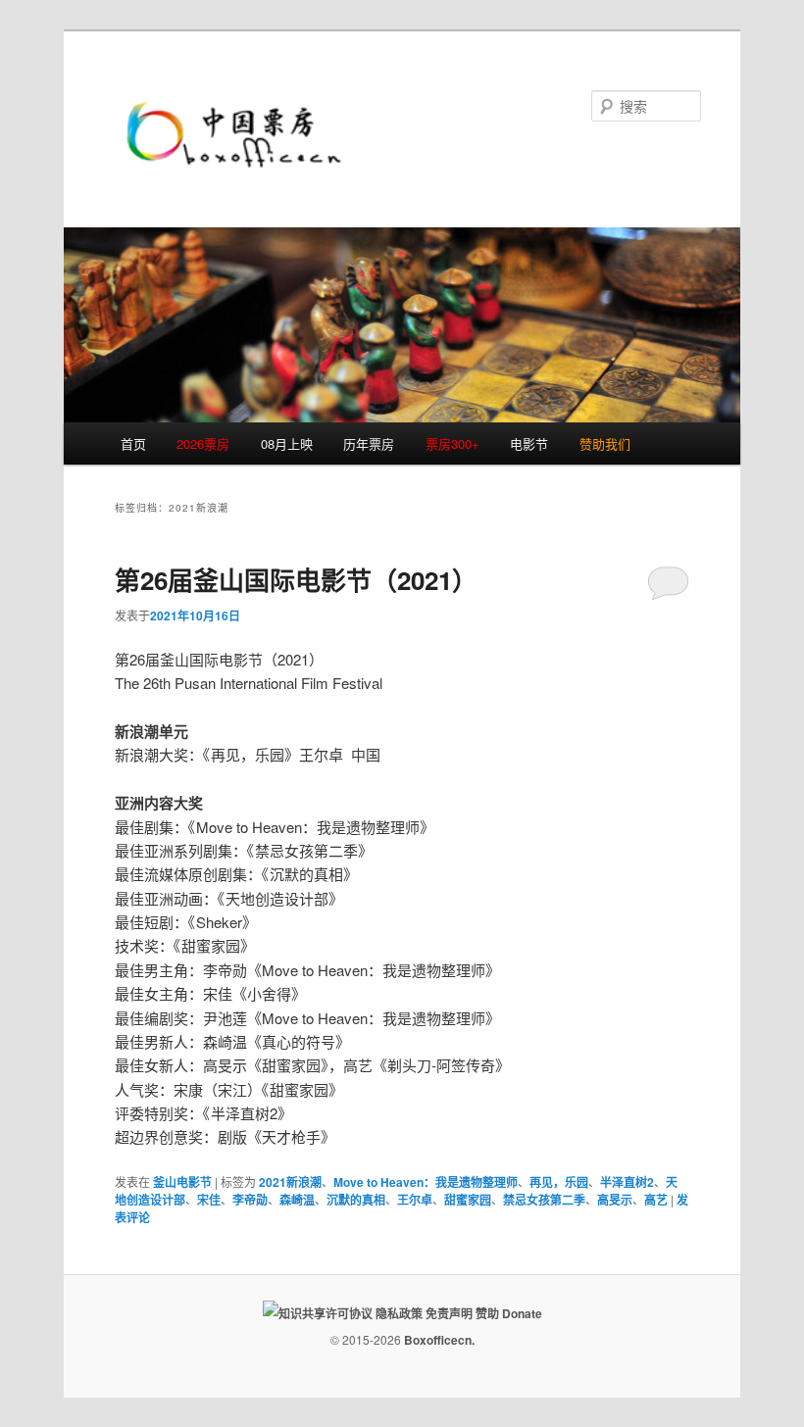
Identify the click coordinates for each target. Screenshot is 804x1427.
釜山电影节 (182, 1182)
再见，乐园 (558, 1182)
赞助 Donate (509, 1313)
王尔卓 (414, 1199)
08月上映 (287, 443)
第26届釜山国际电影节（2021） (296, 580)
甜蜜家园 (467, 1199)
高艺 (656, 1199)
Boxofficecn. (439, 1340)
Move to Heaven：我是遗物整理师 (425, 1182)
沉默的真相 (356, 1199)
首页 (133, 443)
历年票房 (368, 443)
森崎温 (297, 1199)
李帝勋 (250, 1199)
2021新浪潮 (290, 1182)
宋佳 (209, 1199)
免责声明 (449, 1313)
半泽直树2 (627, 1182)
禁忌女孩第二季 (544, 1199)
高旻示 (614, 1199)
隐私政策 (399, 1313)
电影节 (529, 443)
